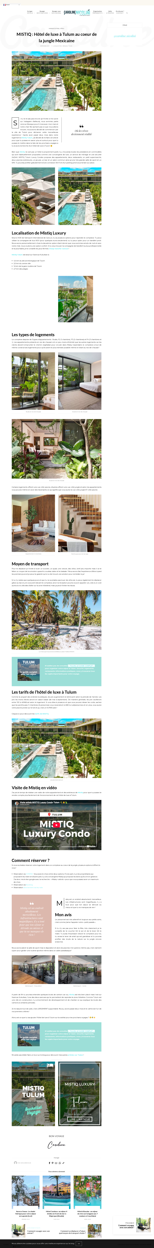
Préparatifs (98, 12)
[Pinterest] (52, 1163)
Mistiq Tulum (27, 138)
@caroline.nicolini (125, 36)
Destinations (42, 12)
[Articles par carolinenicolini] (15, 1163)
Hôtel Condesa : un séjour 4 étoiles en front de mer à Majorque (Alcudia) (25, 1213)
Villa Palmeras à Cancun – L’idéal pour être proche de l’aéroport (87, 1213)
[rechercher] (127, 12)
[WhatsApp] (60, 1163)
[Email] (56, 1163)
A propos (110, 12)
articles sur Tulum (75, 1055)
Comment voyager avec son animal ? (126, 1226)
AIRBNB (29, 874)
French (8, 4)
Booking (29, 885)
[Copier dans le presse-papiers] (63, 1163)
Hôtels (30, 12)
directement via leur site (33, 887)
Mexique (65, 46)
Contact (120, 12)
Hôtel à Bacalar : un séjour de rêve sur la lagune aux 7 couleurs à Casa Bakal (57, 1213)
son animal (56, 12)
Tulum (70, 46)
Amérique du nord (54, 28)
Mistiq (22, 152)
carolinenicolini (25, 1163)
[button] (16, 1194)
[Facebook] (49, 1163)
